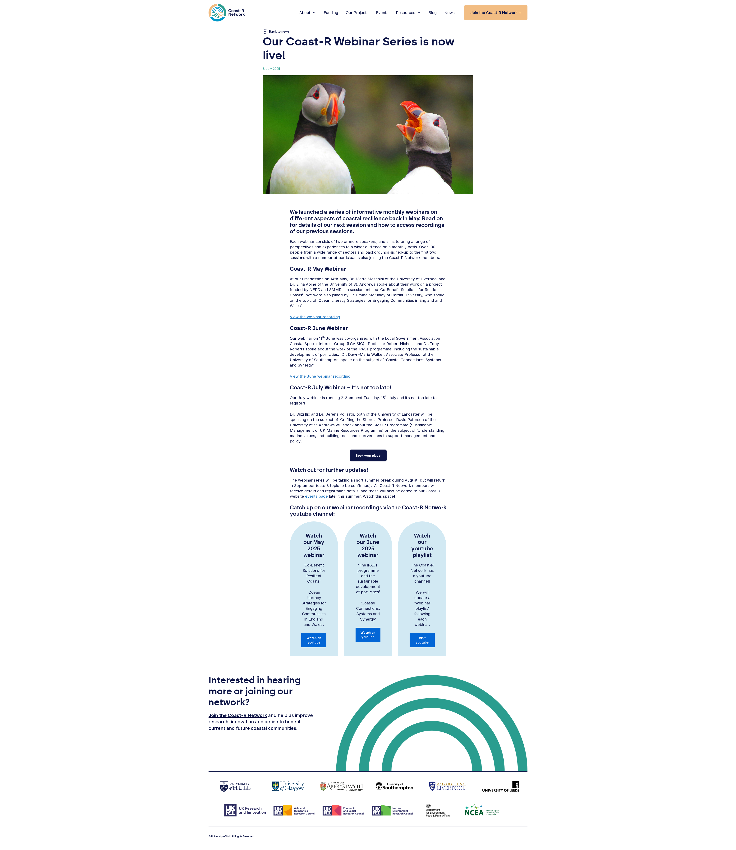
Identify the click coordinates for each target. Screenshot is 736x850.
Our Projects (357, 12)
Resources (405, 12)
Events (382, 12)
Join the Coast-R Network (238, 715)
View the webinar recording (315, 317)
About (304, 12)
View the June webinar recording (320, 376)
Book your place (368, 455)
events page (316, 496)
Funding (331, 12)
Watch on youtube (313, 640)
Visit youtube (422, 640)
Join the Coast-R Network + (495, 12)
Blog (433, 12)
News (449, 12)
